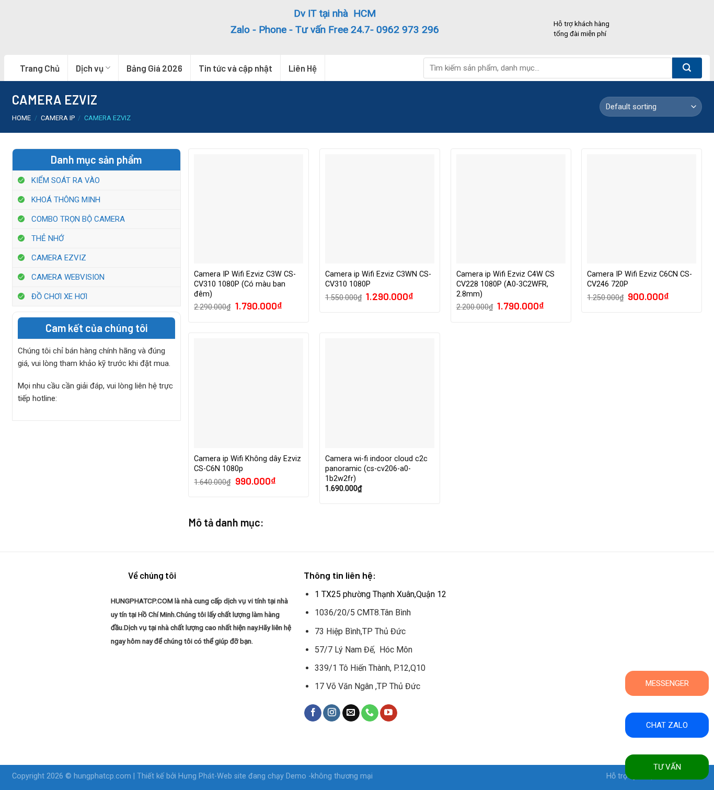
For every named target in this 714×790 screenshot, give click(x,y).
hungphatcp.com (102, 776)
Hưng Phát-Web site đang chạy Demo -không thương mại (275, 776)
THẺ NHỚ (47, 238)
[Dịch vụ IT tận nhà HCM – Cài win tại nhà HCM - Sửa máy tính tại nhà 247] (76, 27)
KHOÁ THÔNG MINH (65, 199)
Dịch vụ (89, 68)
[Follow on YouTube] (388, 713)
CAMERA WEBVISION (68, 277)
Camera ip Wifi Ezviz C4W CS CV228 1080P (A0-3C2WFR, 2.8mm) (505, 284)
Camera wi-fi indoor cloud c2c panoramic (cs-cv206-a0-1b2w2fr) (376, 468)
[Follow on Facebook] (312, 713)
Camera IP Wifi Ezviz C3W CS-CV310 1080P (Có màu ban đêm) (245, 284)
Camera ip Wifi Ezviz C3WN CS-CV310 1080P (378, 279)
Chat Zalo (667, 725)
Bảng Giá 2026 (154, 68)
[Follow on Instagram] (331, 713)
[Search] (687, 68)
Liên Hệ (303, 68)
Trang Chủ (40, 68)
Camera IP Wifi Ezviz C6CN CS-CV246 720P (639, 279)
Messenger (667, 683)
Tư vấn (667, 767)
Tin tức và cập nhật (235, 68)
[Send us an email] (351, 713)
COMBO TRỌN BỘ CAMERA (78, 219)
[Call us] (369, 713)
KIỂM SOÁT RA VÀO (65, 180)
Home (21, 118)
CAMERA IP (58, 118)
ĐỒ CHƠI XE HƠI (59, 296)
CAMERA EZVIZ (58, 257)
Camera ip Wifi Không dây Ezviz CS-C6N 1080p (247, 463)
